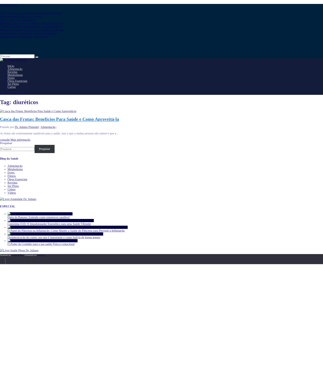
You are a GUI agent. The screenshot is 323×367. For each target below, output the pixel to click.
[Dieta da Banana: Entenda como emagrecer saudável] (40, 213)
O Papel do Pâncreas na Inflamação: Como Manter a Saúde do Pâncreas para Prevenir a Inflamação (66, 230)
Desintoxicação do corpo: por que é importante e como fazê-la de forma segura (53, 237)
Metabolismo (15, 169)
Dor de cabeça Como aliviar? (17, 19)
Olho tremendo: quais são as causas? (21, 16)
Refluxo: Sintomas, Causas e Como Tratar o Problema (32, 29)
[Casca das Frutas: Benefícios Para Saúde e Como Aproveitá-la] (38, 111)
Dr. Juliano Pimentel (27, 127)
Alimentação (48, 127)
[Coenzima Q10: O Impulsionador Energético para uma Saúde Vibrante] (50, 220)
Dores (11, 172)
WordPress (41, 255)
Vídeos (11, 192)
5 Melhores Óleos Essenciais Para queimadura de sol (31, 26)
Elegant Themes (18, 255)
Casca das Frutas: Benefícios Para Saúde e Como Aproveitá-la (59, 119)
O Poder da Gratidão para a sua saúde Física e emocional (41, 244)
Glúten (11, 189)
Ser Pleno (13, 186)
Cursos (11, 86)
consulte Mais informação (15, 139)
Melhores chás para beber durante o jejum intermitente (32, 23)
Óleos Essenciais (17, 179)
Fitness (11, 176)
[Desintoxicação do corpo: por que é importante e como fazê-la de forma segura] (55, 234)
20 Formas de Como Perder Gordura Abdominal (28, 33)
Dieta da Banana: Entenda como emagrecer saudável (31, 13)
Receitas (12, 182)
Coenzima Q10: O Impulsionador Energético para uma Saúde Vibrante (49, 224)
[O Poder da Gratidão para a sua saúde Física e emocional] (42, 240)
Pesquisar (6, 143)
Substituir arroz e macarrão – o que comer (24, 36)
